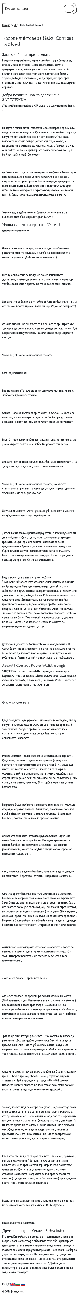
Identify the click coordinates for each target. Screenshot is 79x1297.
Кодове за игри (16, 8)
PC (15, 25)
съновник (18, 1291)
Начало (6, 25)
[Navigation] (69, 9)
